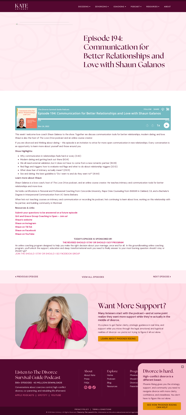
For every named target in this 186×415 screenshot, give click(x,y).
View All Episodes (93, 277)
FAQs (86, 382)
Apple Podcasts (24, 395)
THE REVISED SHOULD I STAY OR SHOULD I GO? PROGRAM (93, 242)
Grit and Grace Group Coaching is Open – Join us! (41, 216)
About (167, 7)
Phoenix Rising (137, 375)
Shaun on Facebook (25, 230)
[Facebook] (85, 387)
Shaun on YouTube (24, 234)
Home (110, 375)
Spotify (42, 395)
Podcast (135, 7)
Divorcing (101, 7)
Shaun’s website (23, 219)
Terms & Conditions (101, 409)
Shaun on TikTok (23, 226)
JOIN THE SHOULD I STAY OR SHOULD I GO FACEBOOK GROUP (47, 253)
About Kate (89, 375)
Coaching (118, 7)
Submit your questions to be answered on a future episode (46, 212)
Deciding (83, 7)
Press (86, 378)
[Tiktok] (94, 387)
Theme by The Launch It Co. (87, 412)
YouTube (56, 395)
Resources (152, 7)
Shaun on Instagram (25, 223)
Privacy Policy (82, 409)
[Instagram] (89, 387)
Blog (109, 382)
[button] (182, 367)
